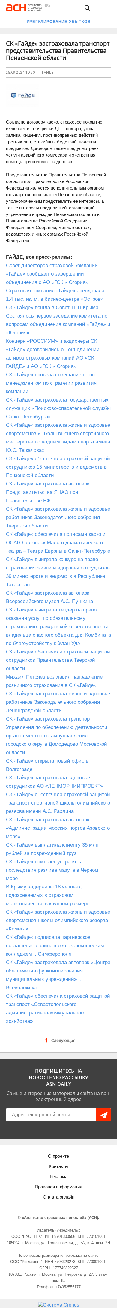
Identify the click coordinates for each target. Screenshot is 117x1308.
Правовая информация (58, 1186)
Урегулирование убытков (59, 21)
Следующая (63, 1040)
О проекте (58, 1156)
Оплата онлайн (58, 1196)
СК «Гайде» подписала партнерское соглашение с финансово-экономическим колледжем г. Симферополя (55, 945)
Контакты (58, 1166)
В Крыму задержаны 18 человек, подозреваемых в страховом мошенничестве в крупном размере (47, 895)
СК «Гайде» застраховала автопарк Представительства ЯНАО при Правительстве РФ (47, 492)
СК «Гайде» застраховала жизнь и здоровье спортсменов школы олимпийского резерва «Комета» (58, 920)
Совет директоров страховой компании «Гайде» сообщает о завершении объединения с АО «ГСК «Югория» (52, 274)
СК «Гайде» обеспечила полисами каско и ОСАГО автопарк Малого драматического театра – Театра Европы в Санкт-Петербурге (58, 542)
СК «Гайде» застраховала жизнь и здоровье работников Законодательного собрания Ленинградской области (58, 702)
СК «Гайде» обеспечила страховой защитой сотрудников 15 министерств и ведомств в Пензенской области (58, 467)
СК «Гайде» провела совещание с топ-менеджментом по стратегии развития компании (51, 383)
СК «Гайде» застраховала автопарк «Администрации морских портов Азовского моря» (58, 828)
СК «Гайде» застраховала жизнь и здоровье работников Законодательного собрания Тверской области (58, 517)
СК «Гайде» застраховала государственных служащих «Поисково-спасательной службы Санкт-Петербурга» (58, 408)
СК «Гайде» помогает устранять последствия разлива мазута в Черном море (52, 870)
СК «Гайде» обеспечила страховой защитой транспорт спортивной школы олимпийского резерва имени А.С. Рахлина (58, 803)
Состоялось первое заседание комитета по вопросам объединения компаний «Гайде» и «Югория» (58, 324)
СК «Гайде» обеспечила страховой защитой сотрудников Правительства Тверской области (58, 660)
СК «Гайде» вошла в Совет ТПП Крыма (52, 307)
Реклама (59, 1176)
